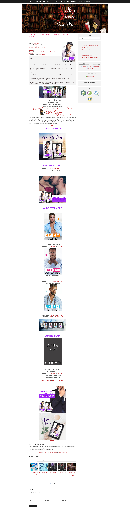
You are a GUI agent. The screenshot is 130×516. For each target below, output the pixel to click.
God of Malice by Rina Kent (62, 473)
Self (36, 44)
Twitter (43, 51)
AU (62, 168)
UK (54, 168)
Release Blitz (60, 39)
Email (47, 500)
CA (58, 168)
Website (39, 51)
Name (30, 500)
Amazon (57, 51)
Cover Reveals (55, 1)
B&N (43, 380)
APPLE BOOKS (58, 380)
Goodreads (31, 49)
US (51, 168)
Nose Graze (98, 515)
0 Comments (32, 480)
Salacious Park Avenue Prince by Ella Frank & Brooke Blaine (71, 474)
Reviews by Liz (37, 1)
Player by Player (41, 54)
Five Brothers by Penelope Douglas (34, 473)
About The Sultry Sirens (76, 1)
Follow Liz (89, 77)
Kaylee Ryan (38, 41)
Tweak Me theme (90, 515)
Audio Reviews (46, 1)
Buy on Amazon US (33, 47)
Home (31, 1)
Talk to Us (87, 1)
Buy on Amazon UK (42, 47)
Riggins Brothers (36, 43)
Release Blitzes (65, 1)
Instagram (31, 53)
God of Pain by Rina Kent (52, 473)
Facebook (47, 51)
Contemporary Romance (38, 46)
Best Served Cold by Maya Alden (43, 473)
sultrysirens (50, 39)
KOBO (48, 380)
